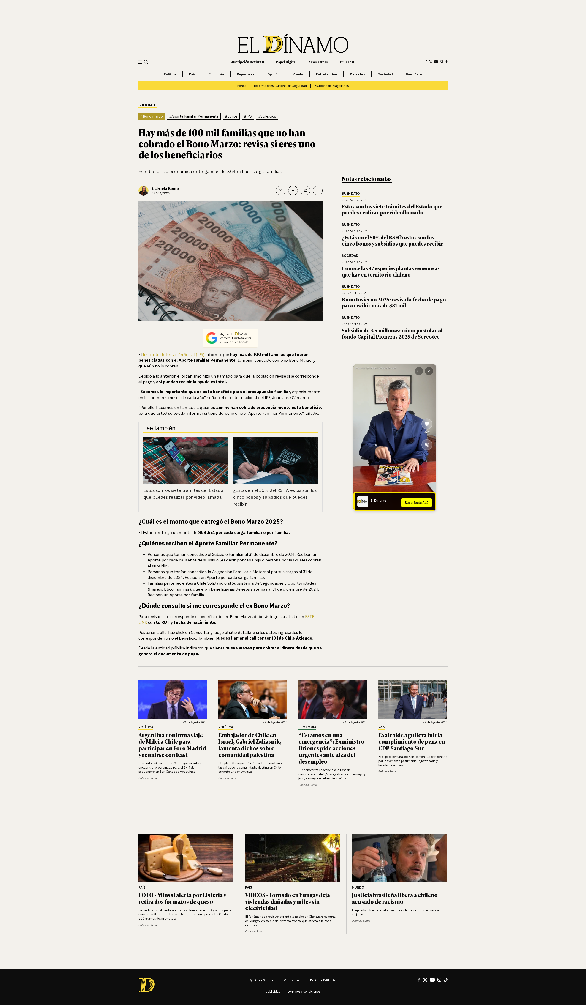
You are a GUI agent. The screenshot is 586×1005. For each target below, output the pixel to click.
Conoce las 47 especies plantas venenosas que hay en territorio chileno (391, 271)
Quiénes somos (261, 980)
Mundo (298, 74)
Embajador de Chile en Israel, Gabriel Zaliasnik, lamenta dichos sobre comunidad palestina (249, 745)
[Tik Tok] (446, 980)
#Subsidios (267, 116)
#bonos (231, 116)
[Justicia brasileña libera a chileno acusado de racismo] (400, 858)
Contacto (291, 980)
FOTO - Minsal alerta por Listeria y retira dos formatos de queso (182, 898)
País (192, 74)
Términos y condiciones (304, 991)
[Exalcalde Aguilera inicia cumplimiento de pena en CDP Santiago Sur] (413, 699)
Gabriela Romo (165, 188)
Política (170, 74)
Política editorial (323, 980)
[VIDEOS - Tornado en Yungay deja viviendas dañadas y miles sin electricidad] (293, 858)
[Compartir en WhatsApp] (318, 190)
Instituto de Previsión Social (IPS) (174, 354)
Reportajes (245, 74)
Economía (216, 74)
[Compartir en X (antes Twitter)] (305, 190)
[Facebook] (426, 62)
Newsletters (318, 61)
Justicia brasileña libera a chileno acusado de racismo (395, 898)
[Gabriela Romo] (143, 191)
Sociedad (385, 74)
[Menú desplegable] (140, 62)
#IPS (248, 116)
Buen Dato (414, 74)
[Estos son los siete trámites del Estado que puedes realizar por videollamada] (185, 460)
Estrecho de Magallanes (331, 86)
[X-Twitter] (430, 61)
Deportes (357, 74)
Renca (241, 86)
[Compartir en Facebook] (293, 190)
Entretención (326, 74)
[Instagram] (441, 61)
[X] (425, 980)
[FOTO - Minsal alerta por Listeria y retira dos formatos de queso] (186, 858)
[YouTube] (436, 61)
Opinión (273, 74)
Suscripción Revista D (247, 61)
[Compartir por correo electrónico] (280, 190)
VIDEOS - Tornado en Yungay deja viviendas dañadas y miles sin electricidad (287, 901)
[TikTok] (446, 61)
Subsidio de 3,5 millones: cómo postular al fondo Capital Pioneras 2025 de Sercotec (392, 333)
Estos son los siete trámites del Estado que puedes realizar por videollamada (392, 209)
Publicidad (273, 991)
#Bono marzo (152, 116)
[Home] (293, 43)
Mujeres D (347, 61)
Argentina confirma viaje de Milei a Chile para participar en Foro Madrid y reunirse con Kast (172, 745)
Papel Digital (286, 61)
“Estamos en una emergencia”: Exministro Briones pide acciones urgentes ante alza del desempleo (331, 748)
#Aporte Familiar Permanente (194, 116)
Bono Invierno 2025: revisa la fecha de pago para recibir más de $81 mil (394, 302)
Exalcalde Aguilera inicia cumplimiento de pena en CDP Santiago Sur (411, 741)
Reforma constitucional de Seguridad (280, 86)
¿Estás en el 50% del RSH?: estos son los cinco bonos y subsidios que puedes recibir (275, 497)
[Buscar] (146, 61)
